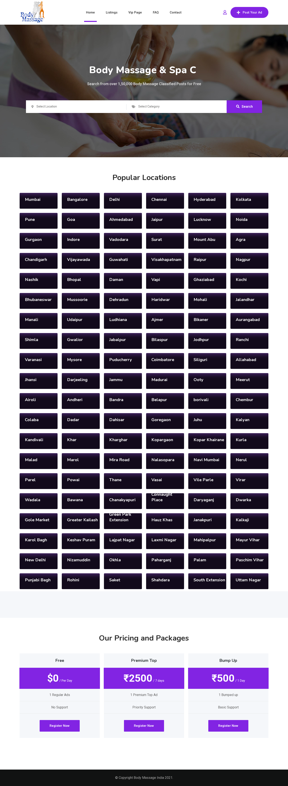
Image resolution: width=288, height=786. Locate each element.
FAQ (156, 12)
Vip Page (135, 12)
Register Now (60, 726)
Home (90, 12)
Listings (111, 12)
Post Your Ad (252, 12)
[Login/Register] (225, 12)
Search (247, 107)
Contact (176, 12)
